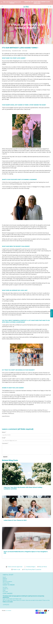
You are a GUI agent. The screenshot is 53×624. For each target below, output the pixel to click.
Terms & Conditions (7, 581)
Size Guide (5, 591)
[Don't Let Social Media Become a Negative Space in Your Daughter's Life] (26, 538)
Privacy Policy (6, 583)
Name (4, 432)
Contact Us (5, 588)
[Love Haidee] (26, 6)
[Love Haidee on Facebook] (3, 605)
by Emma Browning (6, 50)
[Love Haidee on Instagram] (6, 605)
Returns (5, 580)
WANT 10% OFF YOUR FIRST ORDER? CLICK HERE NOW (37, 2)
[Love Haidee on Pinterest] (5, 605)
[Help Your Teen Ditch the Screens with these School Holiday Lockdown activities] (26, 474)
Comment (5, 443)
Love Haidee (8, 610)
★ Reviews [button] (51, 313)
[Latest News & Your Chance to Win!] (26, 507)
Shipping (5, 578)
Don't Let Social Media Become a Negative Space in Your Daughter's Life (26, 552)
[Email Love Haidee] (8, 605)
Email (4, 437)
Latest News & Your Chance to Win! (15, 520)
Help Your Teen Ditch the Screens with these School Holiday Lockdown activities (23, 488)
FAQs (4, 590)
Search (4, 577)
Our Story (5, 587)
